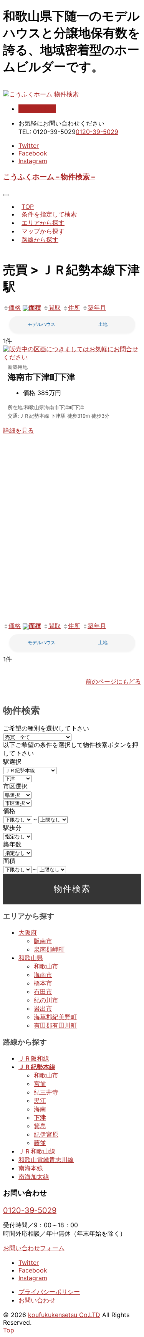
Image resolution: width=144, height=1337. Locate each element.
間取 (54, 307)
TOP (28, 206)
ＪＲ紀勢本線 (36, 1067)
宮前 (40, 1083)
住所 (74, 307)
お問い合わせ (37, 108)
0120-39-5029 (97, 132)
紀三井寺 (46, 1092)
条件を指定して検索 (49, 214)
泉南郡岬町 (49, 949)
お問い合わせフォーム (34, 1248)
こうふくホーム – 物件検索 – (49, 176)
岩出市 (43, 1008)
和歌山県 (30, 958)
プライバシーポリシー (49, 1292)
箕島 (40, 1126)
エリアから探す (43, 222)
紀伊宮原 (46, 1134)
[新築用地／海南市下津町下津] (72, 357)
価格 (14, 307)
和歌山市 (46, 966)
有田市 (43, 991)
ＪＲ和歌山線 (36, 1151)
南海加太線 (33, 1176)
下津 (40, 1117)
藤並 (40, 1143)
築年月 (97, 307)
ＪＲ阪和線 (33, 1058)
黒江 (40, 1100)
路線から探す (40, 239)
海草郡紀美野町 (55, 1017)
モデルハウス (41, 324)
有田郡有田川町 (55, 1025)
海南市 (43, 974)
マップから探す (43, 231)
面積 (35, 307)
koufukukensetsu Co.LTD (64, 1315)
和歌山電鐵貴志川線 (46, 1159)
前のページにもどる (113, 681)
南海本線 (30, 1168)
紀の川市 (46, 1000)
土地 (103, 324)
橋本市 (43, 983)
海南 (40, 1109)
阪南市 (43, 941)
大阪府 (27, 932)
